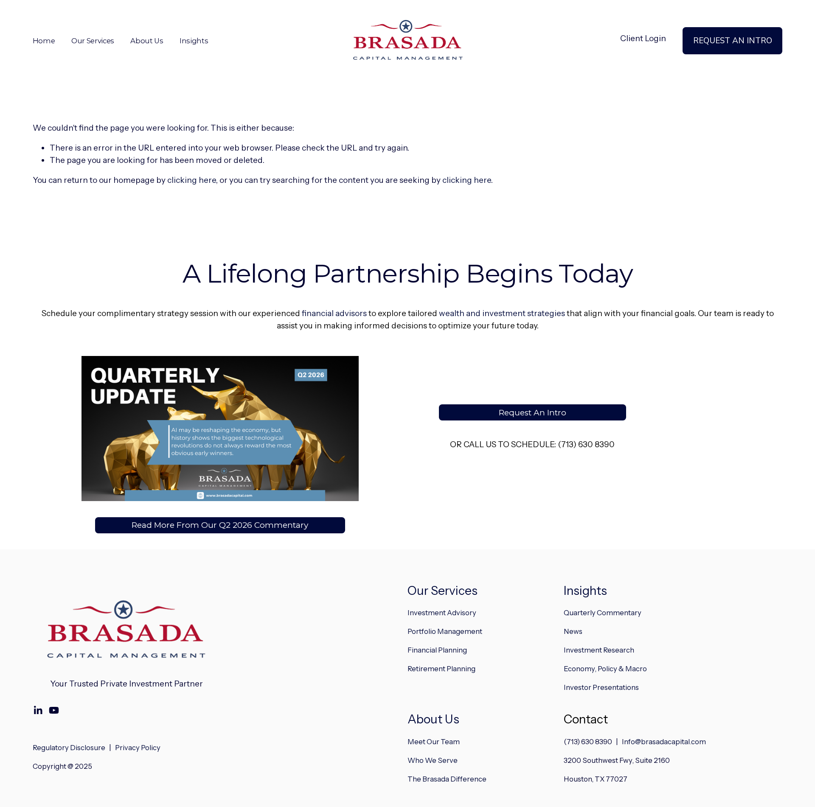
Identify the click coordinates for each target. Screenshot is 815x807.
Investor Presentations (601, 687)
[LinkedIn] (38, 710)
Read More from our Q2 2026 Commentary (220, 525)
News (573, 631)
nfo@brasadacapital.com (665, 741)
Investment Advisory (442, 612)
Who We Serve (433, 760)
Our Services (443, 590)
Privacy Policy (137, 747)
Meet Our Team (434, 741)
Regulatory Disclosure (69, 747)
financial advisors (334, 313)
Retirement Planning (441, 668)
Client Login (643, 38)
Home (44, 40)
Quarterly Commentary (602, 612)
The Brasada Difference (447, 779)
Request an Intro (732, 40)
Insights (194, 40)
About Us (433, 719)
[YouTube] (54, 710)
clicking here (191, 180)
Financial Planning (437, 650)
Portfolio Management (445, 631)
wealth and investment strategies (502, 313)
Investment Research (599, 650)
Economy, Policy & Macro (605, 668)
